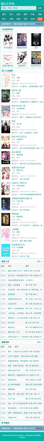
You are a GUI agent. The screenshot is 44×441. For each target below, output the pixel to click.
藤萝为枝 (20, 170)
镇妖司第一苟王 (14, 332)
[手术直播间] (8, 34)
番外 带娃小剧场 (26, 241)
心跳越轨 (15, 229)
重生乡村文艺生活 (19, 136)
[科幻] (3, 275)
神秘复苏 (15, 214)
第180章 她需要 (32, 408)
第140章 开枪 (31, 285)
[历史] (3, 417)
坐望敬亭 (20, 139)
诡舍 (36, 48)
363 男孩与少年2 (33, 375)
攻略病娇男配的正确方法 (22, 198)
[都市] (3, 313)
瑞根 (18, 93)
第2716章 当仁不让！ (34, 370)
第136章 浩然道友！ (34, 351)
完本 (33, 19)
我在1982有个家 (18, 106)
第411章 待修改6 (32, 361)
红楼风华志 (12, 417)
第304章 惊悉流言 (33, 417)
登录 (40, 19)
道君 (13, 121)
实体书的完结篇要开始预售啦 (30, 194)
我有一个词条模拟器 (16, 308)
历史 (33, 14)
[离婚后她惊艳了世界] (22, 34)
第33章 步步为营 (32, 323)
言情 (11, 19)
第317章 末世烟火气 (34, 275)
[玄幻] (3, 285)
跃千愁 (19, 124)
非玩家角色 (21, 186)
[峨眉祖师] (22, 52)
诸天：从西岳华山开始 (16, 351)
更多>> (39, 261)
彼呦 (18, 232)
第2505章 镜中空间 (33, 399)
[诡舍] (36, 34)
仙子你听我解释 (14, 384)
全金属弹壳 (21, 108)
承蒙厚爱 (11, 294)
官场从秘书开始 (14, 370)
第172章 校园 (31, 389)
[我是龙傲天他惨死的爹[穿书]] (8, 52)
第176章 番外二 (32, 294)
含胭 (18, 78)
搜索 (40, 8)
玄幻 (11, 14)
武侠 (18, 14)
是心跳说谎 (16, 152)
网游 (40, 14)
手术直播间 (8, 48)
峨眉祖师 (21, 66)
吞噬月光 (11, 327)
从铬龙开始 (12, 304)
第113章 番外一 (25, 210)
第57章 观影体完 (32, 366)
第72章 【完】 (25, 256)
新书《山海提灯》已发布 (29, 133)
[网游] (3, 375)
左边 (13, 75)
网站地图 (22, 437)
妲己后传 (11, 323)
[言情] (3, 271)
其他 (18, 19)
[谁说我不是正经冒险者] (36, 52)
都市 (25, 14)
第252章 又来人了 (33, 394)
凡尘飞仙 (11, 399)
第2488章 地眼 (32, 356)
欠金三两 (20, 201)
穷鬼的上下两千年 (19, 183)
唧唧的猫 (20, 155)
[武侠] (3, 290)
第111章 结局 (24, 179)
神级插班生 (12, 380)
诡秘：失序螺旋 (14, 285)
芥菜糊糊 (20, 247)
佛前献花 (20, 216)
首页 (4, 14)
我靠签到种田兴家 (15, 299)
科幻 (4, 19)
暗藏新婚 (11, 389)
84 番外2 (29, 280)
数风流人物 (16, 90)
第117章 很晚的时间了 (34, 327)
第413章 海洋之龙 (33, 318)
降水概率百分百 (18, 245)
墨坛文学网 (7, 3)
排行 (25, 19)
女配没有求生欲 (18, 167)
